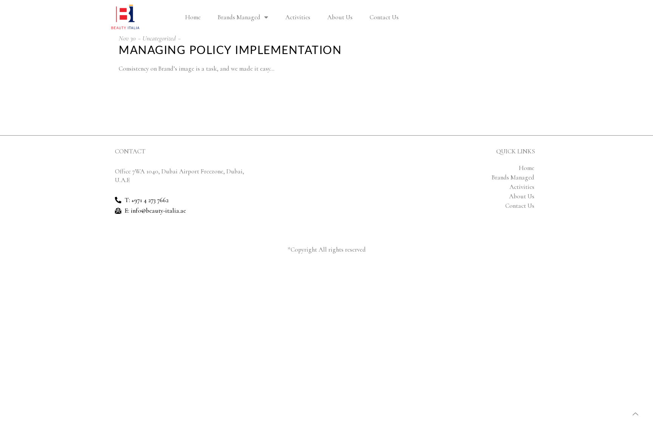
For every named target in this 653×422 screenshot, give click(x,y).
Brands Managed (239, 17)
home (526, 168)
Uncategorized (159, 38)
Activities (297, 17)
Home (193, 17)
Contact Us (384, 17)
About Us (340, 17)
